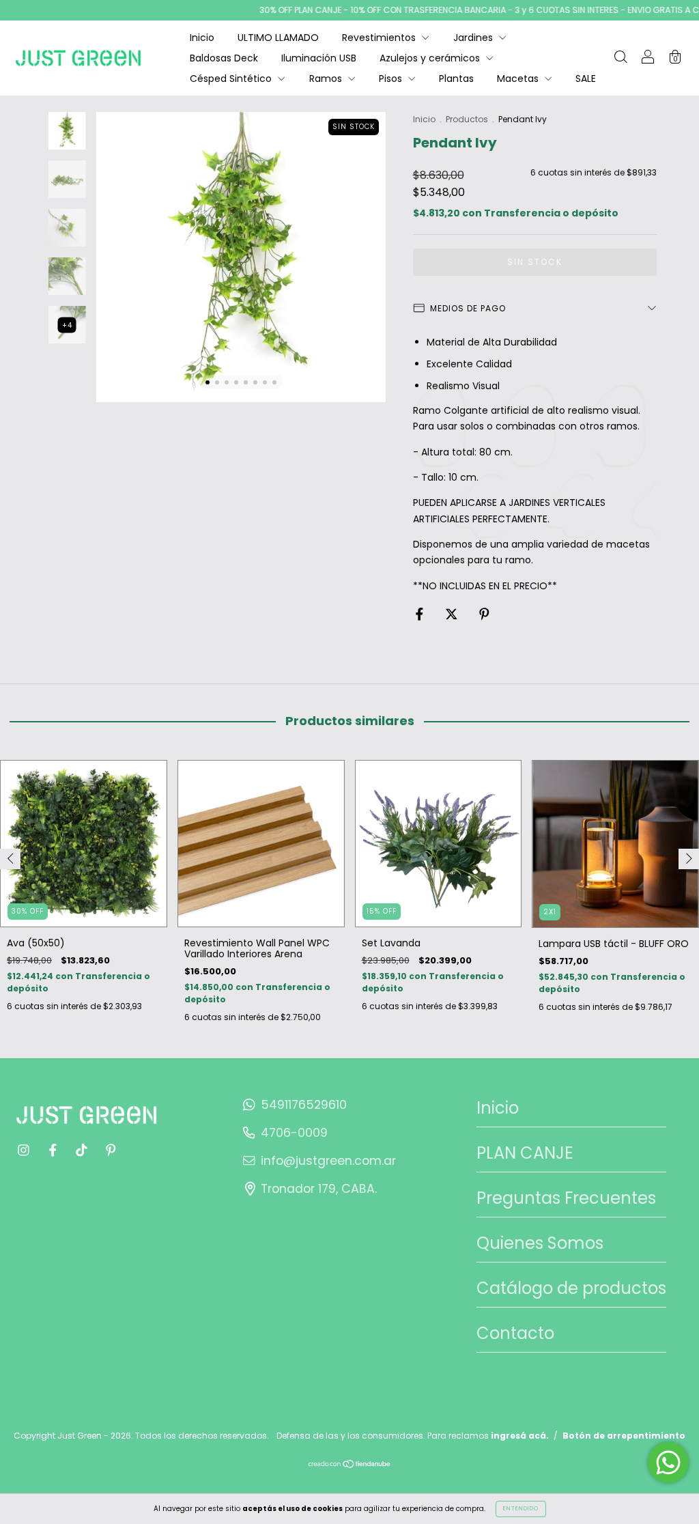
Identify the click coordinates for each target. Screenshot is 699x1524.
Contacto (515, 1333)
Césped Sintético (232, 78)
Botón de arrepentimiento (623, 1435)
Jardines (474, 37)
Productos (467, 119)
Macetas (519, 78)
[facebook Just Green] (54, 1150)
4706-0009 (294, 1133)
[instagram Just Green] (25, 1150)
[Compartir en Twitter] (453, 614)
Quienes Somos (539, 1243)
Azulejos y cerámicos (431, 58)
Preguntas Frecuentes (566, 1198)
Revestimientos (380, 37)
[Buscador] (620, 59)
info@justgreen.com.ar (328, 1161)
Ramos (327, 78)
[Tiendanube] (350, 1465)
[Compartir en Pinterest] (484, 614)
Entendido (521, 1508)
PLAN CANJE (524, 1153)
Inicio (202, 37)
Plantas (456, 78)
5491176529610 (304, 1105)
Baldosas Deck (224, 58)
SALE (585, 78)
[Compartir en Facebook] (421, 614)
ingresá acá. (520, 1435)
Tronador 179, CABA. (319, 1189)
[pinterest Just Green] (111, 1150)
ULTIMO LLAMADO (278, 37)
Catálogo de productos (571, 1288)
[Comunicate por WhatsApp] (668, 1462)
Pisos (392, 78)
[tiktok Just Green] (83, 1150)
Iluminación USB (318, 58)
